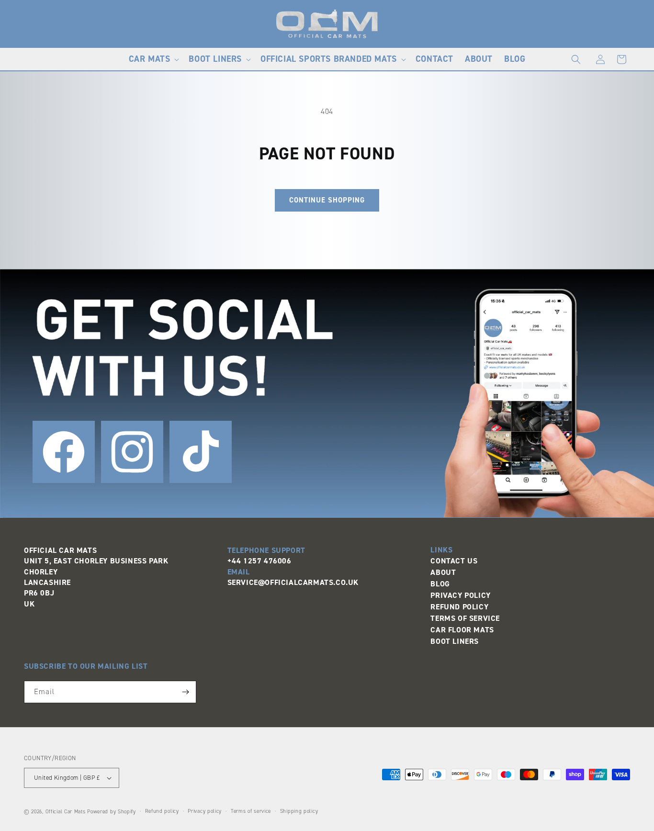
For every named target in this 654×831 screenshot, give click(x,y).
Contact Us (453, 561)
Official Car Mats (65, 811)
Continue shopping (327, 200)
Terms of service (251, 811)
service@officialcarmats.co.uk (293, 582)
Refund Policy (459, 607)
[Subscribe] (185, 692)
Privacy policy (205, 811)
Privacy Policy (460, 595)
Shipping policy (299, 811)
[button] (153, 59)
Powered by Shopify (111, 811)
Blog (440, 584)
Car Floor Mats (462, 630)
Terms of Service (465, 618)
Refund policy (162, 811)
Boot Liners (454, 641)
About (443, 572)
